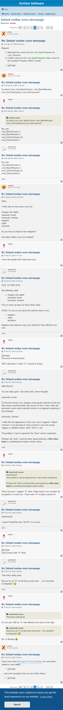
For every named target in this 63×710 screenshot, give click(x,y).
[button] (20, 28)
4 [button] (38, 27)
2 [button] (31, 27)
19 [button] (48, 27)
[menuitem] (5, 9)
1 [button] (28, 27)
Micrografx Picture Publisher (29, 661)
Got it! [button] (17, 704)
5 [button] (41, 27)
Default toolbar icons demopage (22, 19)
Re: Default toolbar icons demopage (23, 40)
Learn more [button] (46, 696)
